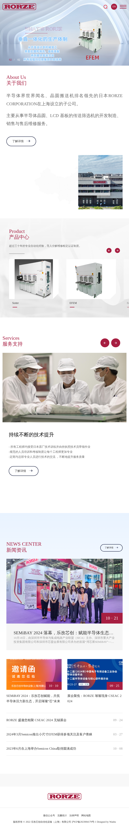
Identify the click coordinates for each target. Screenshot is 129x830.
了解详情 (18, 141)
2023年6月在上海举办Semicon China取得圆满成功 (64, 748)
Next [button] (117, 250)
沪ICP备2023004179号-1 (84, 822)
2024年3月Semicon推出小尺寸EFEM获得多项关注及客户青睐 (64, 734)
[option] (64, 33)
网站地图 (86, 815)
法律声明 (74, 815)
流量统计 (62, 815)
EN (114, 6)
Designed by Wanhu (106, 822)
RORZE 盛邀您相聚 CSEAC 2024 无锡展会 (64, 720)
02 (10, 59)
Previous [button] (109, 250)
